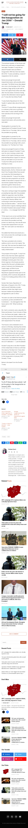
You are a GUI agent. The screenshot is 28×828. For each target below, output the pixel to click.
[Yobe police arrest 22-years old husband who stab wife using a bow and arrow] (14, 514)
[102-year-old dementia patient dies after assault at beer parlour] (6, 720)
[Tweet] (20, 59)
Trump (4, 436)
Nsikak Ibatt (9, 27)
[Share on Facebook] (5, 34)
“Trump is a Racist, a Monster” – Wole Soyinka (7, 425)
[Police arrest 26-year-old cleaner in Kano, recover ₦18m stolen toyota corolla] (14, 563)
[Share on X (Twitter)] (12, 34)
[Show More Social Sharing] (24, 34)
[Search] (25, 2)
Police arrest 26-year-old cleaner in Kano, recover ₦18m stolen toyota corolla (13, 573)
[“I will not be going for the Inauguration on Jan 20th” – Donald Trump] (14, 46)
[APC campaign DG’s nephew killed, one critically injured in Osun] (14, 491)
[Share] (8, 59)
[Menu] (3, 2)
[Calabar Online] (15, 2)
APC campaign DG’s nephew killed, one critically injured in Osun (14, 500)
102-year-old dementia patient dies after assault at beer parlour (18, 720)
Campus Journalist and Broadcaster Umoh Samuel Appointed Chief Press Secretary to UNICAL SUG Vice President (13, 598)
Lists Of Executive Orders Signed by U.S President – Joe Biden (7, 413)
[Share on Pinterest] (19, 34)
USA (8, 436)
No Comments (19, 29)
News (3, 11)
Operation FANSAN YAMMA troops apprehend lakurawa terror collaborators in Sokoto (12, 548)
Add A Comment (14, 634)
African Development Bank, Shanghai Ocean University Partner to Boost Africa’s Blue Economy (13, 623)
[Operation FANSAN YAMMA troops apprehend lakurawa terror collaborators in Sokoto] (14, 538)
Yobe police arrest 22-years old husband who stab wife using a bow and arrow (14, 524)
